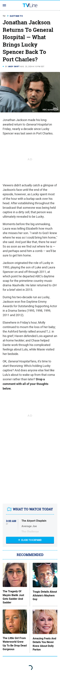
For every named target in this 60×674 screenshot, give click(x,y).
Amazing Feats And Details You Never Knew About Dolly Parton (44, 644)
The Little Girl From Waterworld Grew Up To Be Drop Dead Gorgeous (15, 643)
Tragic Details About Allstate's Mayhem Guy (45, 595)
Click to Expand (31, 540)
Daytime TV (16, 16)
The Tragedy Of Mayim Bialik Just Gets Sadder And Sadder (13, 597)
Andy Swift (14, 66)
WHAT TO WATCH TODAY (33, 509)
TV (4, 16)
